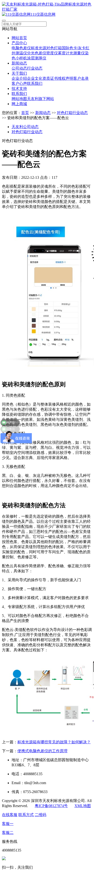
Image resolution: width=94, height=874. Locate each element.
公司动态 (19, 68)
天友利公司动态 (25, 127)
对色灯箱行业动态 (72, 113)
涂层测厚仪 (36, 58)
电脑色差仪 (21, 48)
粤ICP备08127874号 (51, 806)
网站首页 (19, 38)
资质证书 (50, 78)
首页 (25, 113)
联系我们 (34, 83)
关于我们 (19, 73)
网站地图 (19, 99)
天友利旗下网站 (40, 99)
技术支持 (19, 88)
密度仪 (52, 53)
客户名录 (81, 78)
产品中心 (19, 43)
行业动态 (34, 68)
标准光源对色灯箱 (46, 48)
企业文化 (34, 78)
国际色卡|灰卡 (74, 48)
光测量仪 (77, 53)
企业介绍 (19, 78)
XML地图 (82, 806)
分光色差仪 (36, 53)
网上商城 (19, 104)
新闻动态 (19, 63)
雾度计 (63, 53)
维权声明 (65, 78)
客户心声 (19, 83)
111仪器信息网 (43, 14)
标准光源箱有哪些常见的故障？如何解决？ (54, 742)
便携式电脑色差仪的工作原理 (42, 751)
